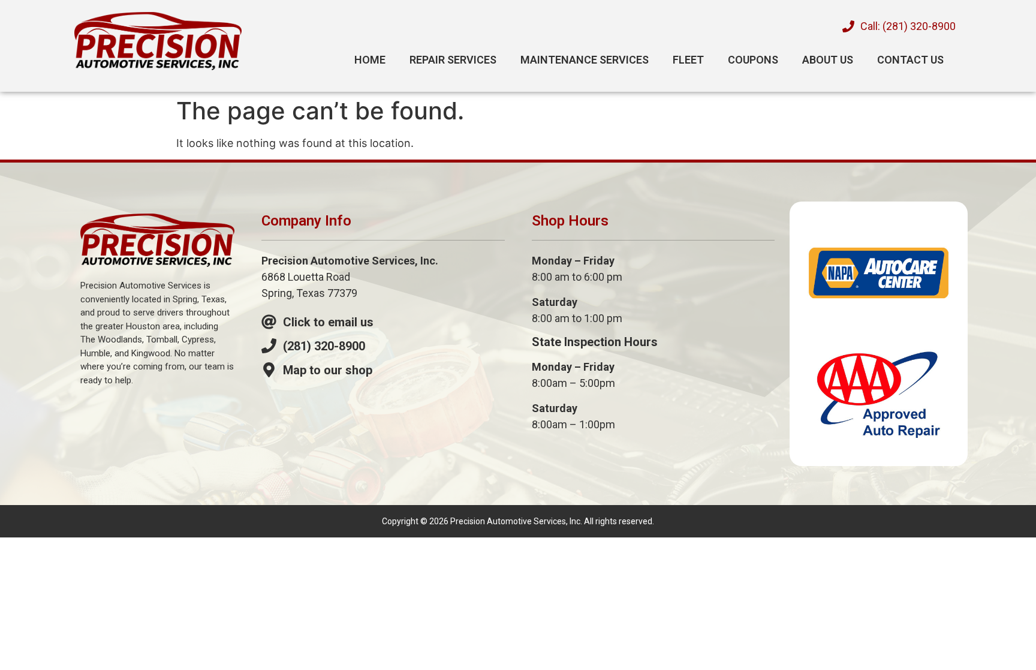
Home (370, 59)
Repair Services (452, 59)
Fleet (688, 59)
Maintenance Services (584, 59)
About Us (827, 59)
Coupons (753, 59)
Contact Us (910, 59)
